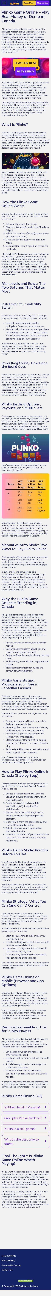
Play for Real (42, 3)
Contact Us (7, 1270)
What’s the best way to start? (21, 1141)
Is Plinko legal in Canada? (22, 1107)
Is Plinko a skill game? (19, 1128)
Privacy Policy (8, 1260)
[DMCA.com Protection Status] (25, 1281)
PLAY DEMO (25, 71)
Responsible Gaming (11, 1265)
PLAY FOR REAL (26, 62)
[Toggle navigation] (4, 3)
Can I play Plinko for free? (23, 1118)
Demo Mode (29, 3)
